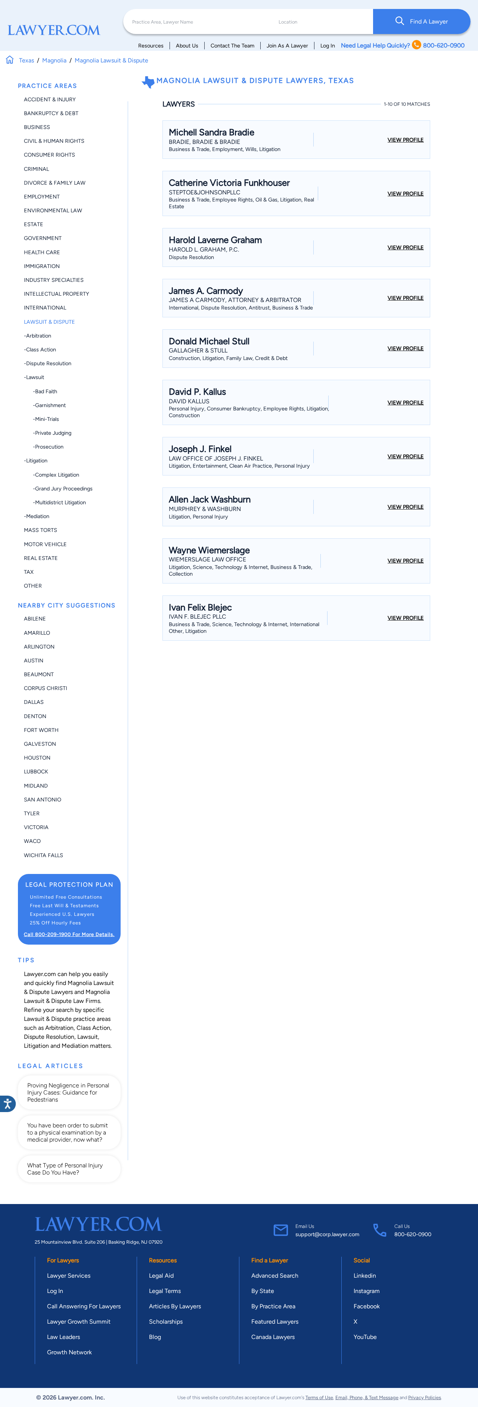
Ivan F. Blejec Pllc (197, 616)
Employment (42, 196)
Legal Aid (161, 1275)
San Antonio (42, 799)
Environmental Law (53, 210)
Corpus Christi (45, 688)
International (45, 307)
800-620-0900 (412, 1234)
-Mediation (36, 516)
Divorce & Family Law (55, 182)
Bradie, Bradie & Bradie (204, 141)
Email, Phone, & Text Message (366, 1397)
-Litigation (35, 460)
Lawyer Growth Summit (79, 1321)
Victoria (36, 827)
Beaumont (39, 674)
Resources (151, 45)
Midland (36, 785)
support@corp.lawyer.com (327, 1234)
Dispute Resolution (49, 1036)
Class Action (93, 1027)
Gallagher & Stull (198, 350)
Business (37, 127)
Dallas (34, 702)
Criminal (36, 169)
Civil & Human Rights (54, 141)
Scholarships (166, 1321)
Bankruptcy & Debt (51, 113)
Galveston (40, 744)
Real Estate (41, 558)
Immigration (42, 266)
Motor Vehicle (45, 544)
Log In (327, 45)
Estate (33, 224)
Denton (35, 716)
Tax (29, 572)
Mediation (75, 1045)
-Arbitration (37, 335)
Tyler (32, 813)
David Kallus (189, 401)
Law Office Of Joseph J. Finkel (216, 458)
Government (43, 238)
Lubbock (36, 771)
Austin (33, 660)
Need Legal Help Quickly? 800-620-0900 (403, 45)
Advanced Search (274, 1275)
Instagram (367, 1290)
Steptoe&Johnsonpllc (204, 192)
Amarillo (37, 632)
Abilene (35, 618)
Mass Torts (40, 530)
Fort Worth (41, 730)
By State (262, 1290)
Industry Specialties (54, 280)
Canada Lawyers (273, 1336)
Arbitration (59, 1027)
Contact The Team (232, 45)
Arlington (39, 646)
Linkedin (365, 1275)
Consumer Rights (49, 154)
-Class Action (40, 349)
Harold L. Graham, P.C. (204, 249)
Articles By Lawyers (175, 1306)
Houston (37, 757)
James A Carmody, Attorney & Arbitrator (235, 300)
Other (33, 585)
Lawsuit (87, 1036)
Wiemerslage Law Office (207, 559)
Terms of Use (319, 1397)
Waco (32, 841)
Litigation (36, 1045)
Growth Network (69, 1352)
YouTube (365, 1336)
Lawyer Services (68, 1275)
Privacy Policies (424, 1397)
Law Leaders (63, 1336)
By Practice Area (273, 1306)
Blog (155, 1336)
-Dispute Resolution (47, 363)
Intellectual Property (56, 293)
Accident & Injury (50, 99)
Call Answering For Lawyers (84, 1306)
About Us (187, 45)
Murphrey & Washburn (205, 508)
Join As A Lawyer (287, 45)
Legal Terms (165, 1290)
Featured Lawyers (274, 1321)
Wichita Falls (43, 855)
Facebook (367, 1306)
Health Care (42, 252)
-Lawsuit (34, 377)
